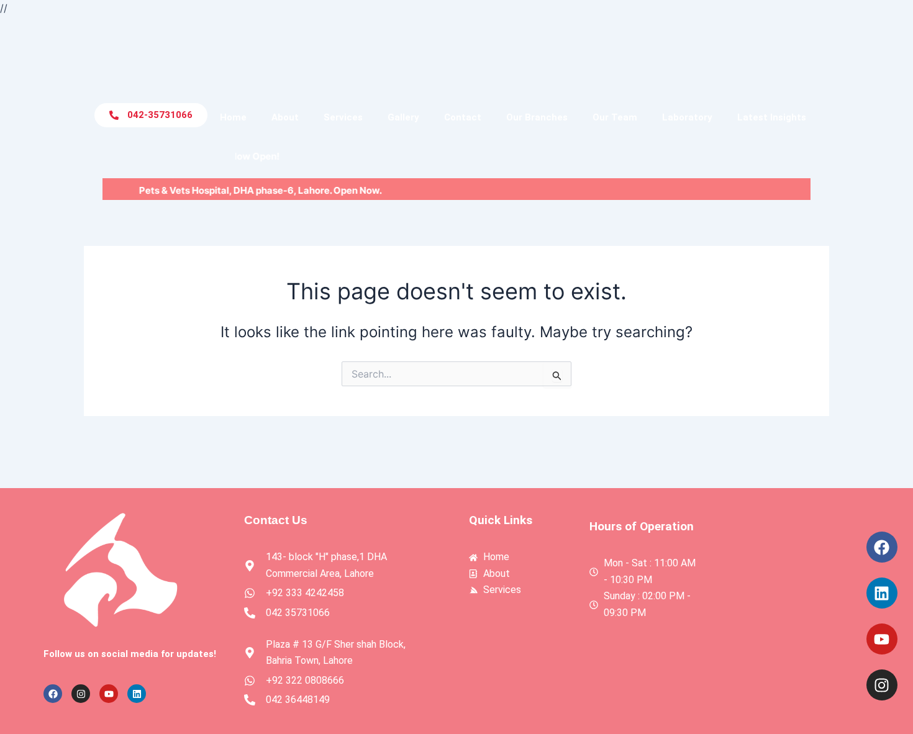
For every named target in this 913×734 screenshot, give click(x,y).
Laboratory (687, 117)
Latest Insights (771, 117)
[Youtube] (881, 639)
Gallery (403, 117)
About (285, 117)
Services (343, 117)
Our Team (615, 117)
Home (233, 117)
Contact (462, 117)
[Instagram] (881, 684)
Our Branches (537, 117)
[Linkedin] (881, 593)
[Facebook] (881, 547)
